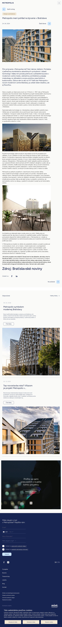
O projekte (5, 569)
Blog (3, 583)
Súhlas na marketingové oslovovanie (10, 593)
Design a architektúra (9, 14)
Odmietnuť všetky (31, 622)
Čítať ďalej (8, 324)
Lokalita (4, 580)
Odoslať (7, 554)
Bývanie (4, 573)
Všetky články (54, 295)
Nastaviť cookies (49, 622)
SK (56, 562)
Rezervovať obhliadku (31, 491)
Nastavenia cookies (6, 599)
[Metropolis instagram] (8, 562)
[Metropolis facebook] (4, 562)
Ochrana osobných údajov (8, 597)
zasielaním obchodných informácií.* (19, 549)
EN (58, 562)
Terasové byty (6, 576)
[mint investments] (55, 606)
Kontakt (4, 587)
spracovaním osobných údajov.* (19, 546)
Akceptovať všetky (13, 622)
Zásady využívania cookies (8, 595)
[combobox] (5, 531)
